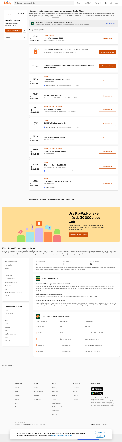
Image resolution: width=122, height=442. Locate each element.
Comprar (7, 37)
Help (16, 391)
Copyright (55, 391)
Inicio (4, 365)
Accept (100, 432)
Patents (54, 395)
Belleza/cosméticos (11, 341)
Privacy (54, 388)
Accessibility (56, 411)
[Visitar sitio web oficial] (24, 30)
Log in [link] (116, 3)
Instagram (76, 395)
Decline (99, 436)
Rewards (98, 3)
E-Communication (58, 407)
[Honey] (7, 3)
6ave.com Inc (9, 272)
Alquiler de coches (10, 334)
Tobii (6, 289)
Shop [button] (78, 3)
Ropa (6, 330)
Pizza (6, 310)
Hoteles (7, 320)
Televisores (8, 317)
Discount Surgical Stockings (13, 292)
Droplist (35, 388)
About (17, 388)
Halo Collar (8, 285)
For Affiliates (37, 399)
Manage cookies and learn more (61, 435)
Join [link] (111, 3)
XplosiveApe (8, 275)
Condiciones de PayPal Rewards (60, 52)
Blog (16, 403)
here (43, 424)
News (17, 399)
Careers (17, 395)
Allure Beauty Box (10, 279)
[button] (98, 424)
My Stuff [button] (88, 3)
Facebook (76, 388)
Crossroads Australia (11, 282)
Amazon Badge (38, 391)
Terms (54, 399)
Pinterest (76, 399)
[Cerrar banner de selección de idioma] (119, 436)
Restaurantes (9, 313)
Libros (6, 337)
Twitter (75, 391)
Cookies (54, 414)
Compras (7, 327)
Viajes (6, 324)
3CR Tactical (8, 265)
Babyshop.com (9, 296)
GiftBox (7, 268)
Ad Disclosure (56, 403)
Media (17, 407)
